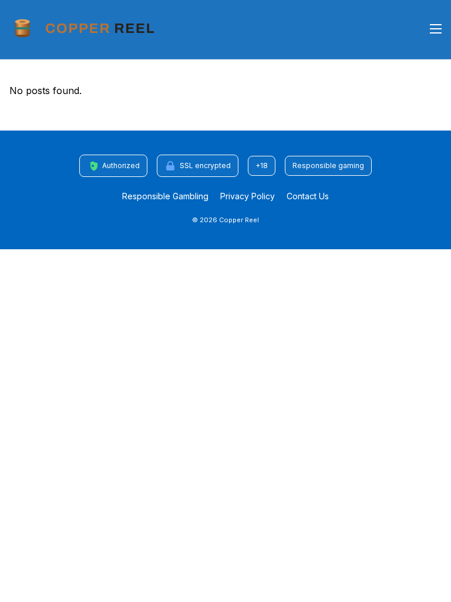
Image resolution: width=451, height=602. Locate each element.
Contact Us (308, 196)
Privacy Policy (247, 196)
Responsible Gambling (165, 196)
